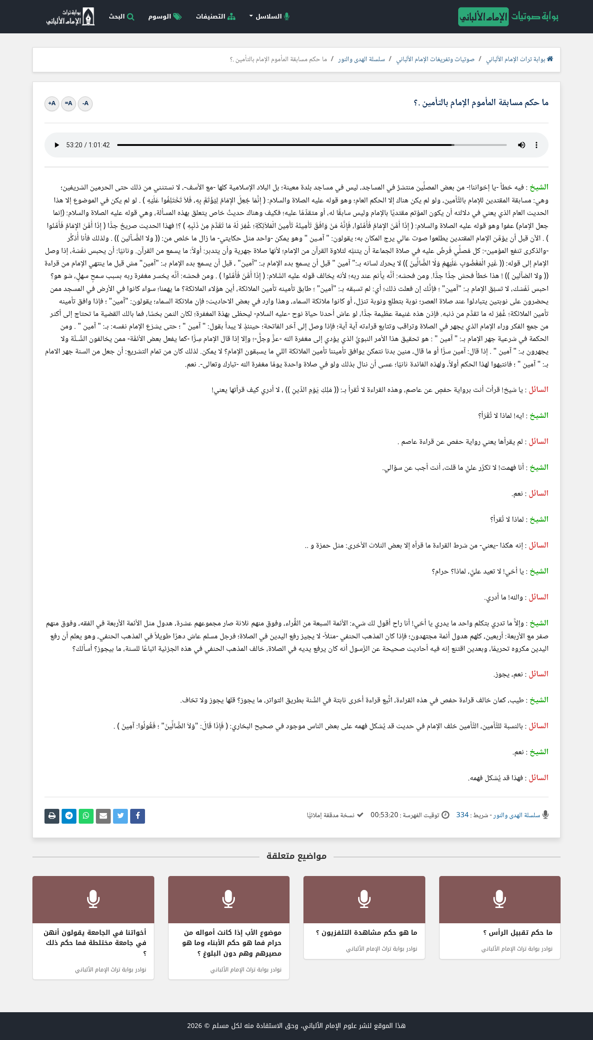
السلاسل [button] (269, 16)
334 (462, 816)
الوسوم (160, 16)
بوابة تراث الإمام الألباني (516, 60)
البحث (118, 16)
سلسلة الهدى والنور (361, 60)
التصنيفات (211, 16)
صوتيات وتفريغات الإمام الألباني (435, 60)
